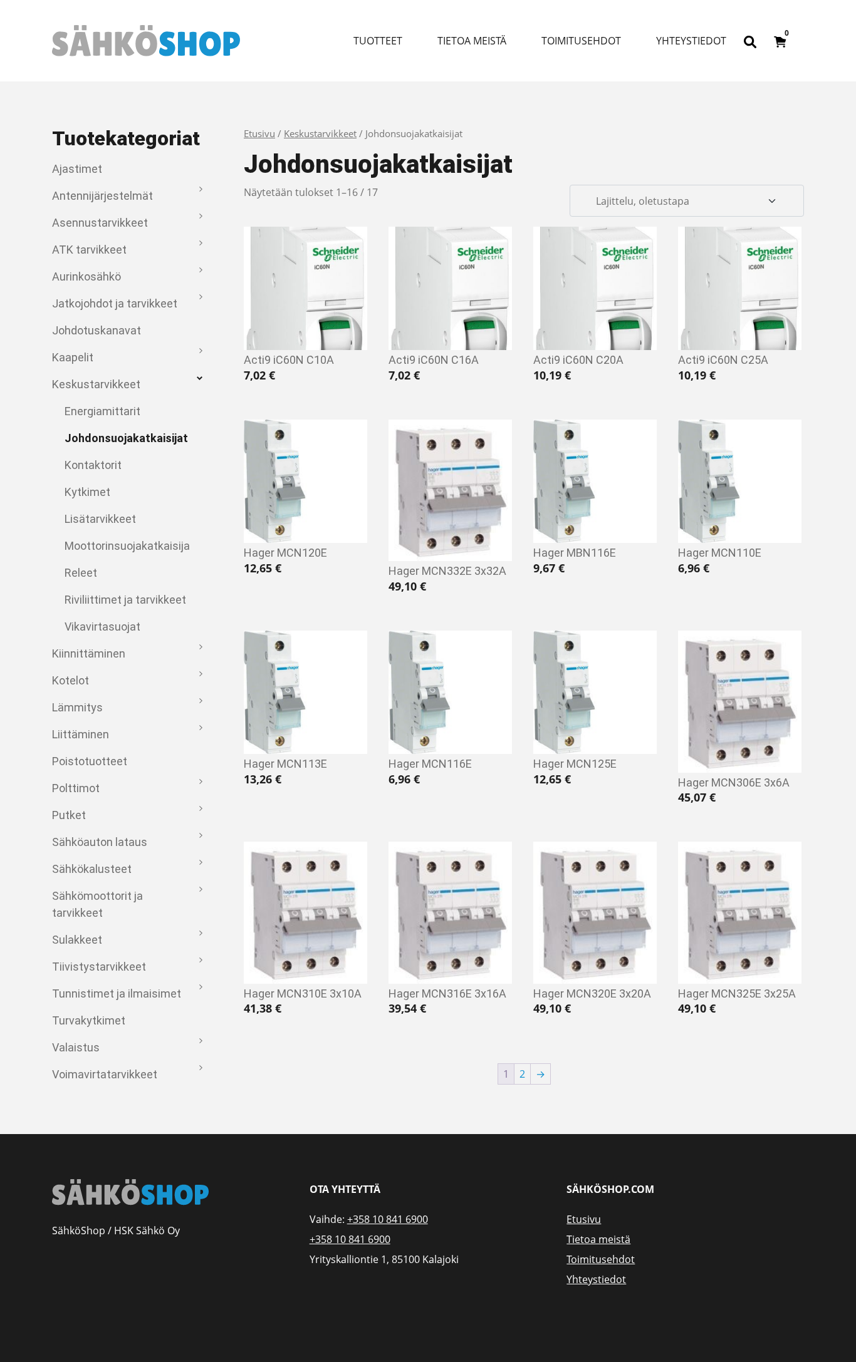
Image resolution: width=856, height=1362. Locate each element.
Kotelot (70, 680)
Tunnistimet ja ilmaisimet (116, 993)
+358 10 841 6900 (387, 1219)
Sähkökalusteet (92, 868)
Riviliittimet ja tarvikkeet (125, 599)
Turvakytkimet (88, 1020)
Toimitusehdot (581, 41)
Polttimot (76, 788)
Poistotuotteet (89, 761)
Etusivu (259, 133)
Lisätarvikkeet (100, 518)
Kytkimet (87, 491)
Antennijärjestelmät (102, 195)
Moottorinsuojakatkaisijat (127, 545)
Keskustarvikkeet (96, 384)
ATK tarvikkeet (89, 249)
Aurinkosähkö (86, 276)
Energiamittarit (102, 411)
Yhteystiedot (691, 41)
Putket (69, 815)
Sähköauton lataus (99, 842)
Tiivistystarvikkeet (99, 966)
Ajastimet (77, 168)
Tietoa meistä (471, 41)
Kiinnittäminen (88, 653)
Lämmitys (77, 707)
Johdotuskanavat (96, 330)
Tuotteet (377, 41)
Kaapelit (72, 357)
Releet (81, 572)
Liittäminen (80, 734)
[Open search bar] (750, 40)
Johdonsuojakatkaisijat (126, 438)
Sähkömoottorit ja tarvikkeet (97, 904)
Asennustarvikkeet (100, 222)
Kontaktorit (93, 465)
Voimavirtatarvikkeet (104, 1074)
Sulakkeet (77, 939)
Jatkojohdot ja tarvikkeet (114, 303)
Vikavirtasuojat (102, 626)
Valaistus (76, 1047)
